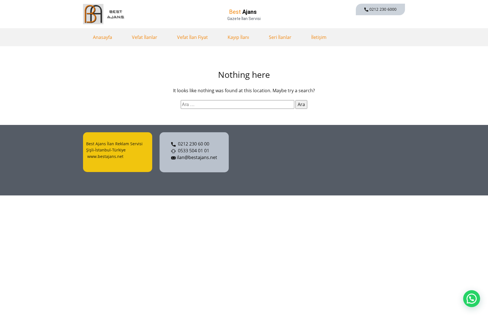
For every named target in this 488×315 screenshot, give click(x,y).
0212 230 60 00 (192, 144)
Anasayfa (102, 37)
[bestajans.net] (105, 14)
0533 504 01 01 (192, 150)
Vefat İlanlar (144, 37)
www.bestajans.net (104, 156)
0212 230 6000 (382, 9)
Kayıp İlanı (238, 37)
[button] (471, 298)
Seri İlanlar (280, 37)
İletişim (318, 37)
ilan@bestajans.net (196, 157)
